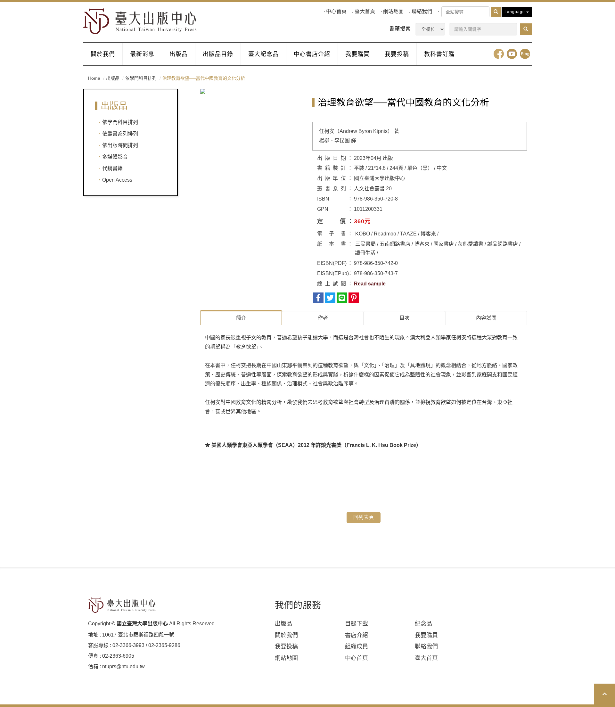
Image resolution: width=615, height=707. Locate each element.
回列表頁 (363, 517)
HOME (140, 21)
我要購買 (357, 54)
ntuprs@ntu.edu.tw (123, 666)
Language (515, 12)
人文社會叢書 (369, 188)
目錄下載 (356, 624)
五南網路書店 (395, 244)
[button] (526, 29)
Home (94, 78)
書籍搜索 (400, 28)
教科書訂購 (439, 54)
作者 (323, 318)
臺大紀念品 (263, 54)
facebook (499, 54)
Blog (525, 54)
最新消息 (142, 54)
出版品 (178, 54)
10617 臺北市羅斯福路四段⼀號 (138, 634)
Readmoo (385, 233)
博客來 (428, 233)
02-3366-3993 (128, 645)
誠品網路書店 (502, 244)
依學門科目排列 (141, 78)
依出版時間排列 (120, 145)
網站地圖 (393, 11)
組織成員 (356, 646)
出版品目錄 (218, 54)
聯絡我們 (422, 11)
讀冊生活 (365, 253)
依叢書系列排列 (120, 133)
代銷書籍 (112, 168)
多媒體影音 (115, 157)
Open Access (117, 180)
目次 (404, 318)
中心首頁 (336, 11)
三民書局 (365, 244)
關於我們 (103, 54)
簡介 (241, 318)
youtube (512, 54)
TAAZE (408, 233)
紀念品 (423, 624)
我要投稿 (397, 54)
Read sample (370, 283)
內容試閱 (486, 318)
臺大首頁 (365, 11)
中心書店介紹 (312, 54)
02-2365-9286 (164, 645)
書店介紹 (356, 635)
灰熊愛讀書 (470, 244)
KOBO (362, 233)
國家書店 (443, 244)
